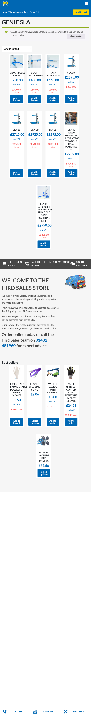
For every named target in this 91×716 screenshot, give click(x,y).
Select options (35, 421)
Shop (11, 12)
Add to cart (81, 12)
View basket (76, 36)
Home (4, 12)
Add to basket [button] (16, 99)
